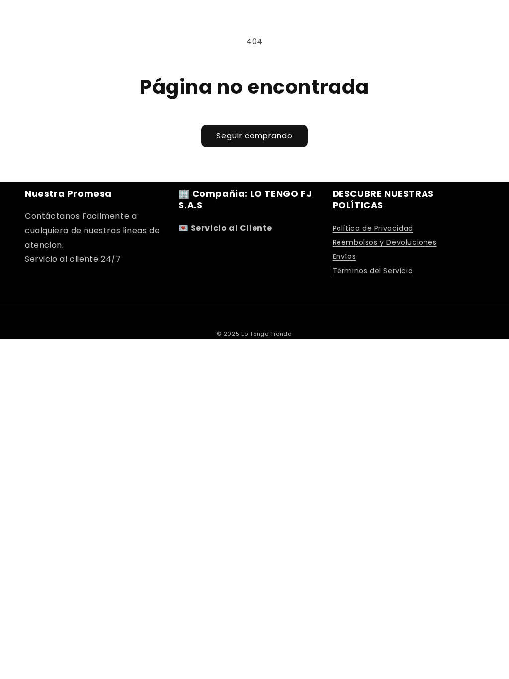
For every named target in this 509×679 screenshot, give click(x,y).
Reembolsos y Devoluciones (385, 242)
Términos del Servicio (373, 271)
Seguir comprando (254, 135)
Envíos (344, 256)
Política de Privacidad (373, 228)
